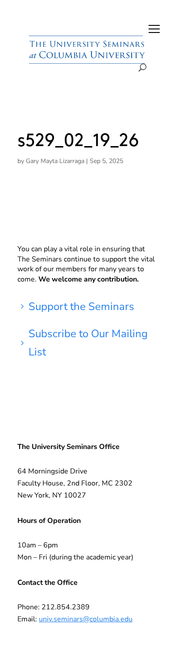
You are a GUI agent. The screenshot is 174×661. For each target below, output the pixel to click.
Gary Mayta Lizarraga (55, 161)
